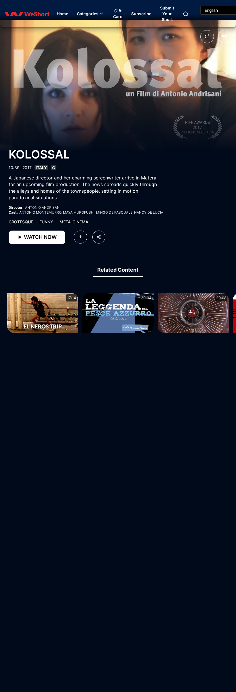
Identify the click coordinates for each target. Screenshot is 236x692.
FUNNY (46, 221)
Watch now (40, 237)
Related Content (117, 270)
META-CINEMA (74, 221)
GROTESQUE (21, 221)
